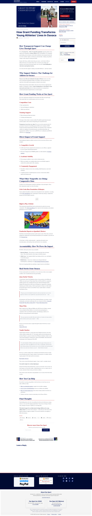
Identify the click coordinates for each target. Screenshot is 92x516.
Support (56, 1)
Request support (64, 16)
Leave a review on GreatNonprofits (27, 388)
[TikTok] (72, 481)
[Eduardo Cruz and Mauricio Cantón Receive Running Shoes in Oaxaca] (55, 439)
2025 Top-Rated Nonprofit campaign (42, 261)
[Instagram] (63, 478)
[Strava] (69, 481)
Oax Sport (17, 1)
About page (28, 132)
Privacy (48, 514)
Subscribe (45, 430)
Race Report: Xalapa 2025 (30, 302)
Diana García (20, 37)
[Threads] (63, 481)
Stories (62, 1)
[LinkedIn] (66, 481)
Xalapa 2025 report (23, 326)
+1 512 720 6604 (35, 504)
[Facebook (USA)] (66, 478)
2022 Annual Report (31, 208)
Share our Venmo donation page (27, 390)
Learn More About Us (46, 497)
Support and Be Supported (22, 29)
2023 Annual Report (26, 193)
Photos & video (54, 514)
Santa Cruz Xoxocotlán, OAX (57, 504)
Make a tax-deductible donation (27, 386)
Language (67, 1)
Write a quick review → (46, 481)
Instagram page (24, 237)
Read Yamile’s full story (24, 358)
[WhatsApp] (69, 478)
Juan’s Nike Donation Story (42, 302)
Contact (59, 514)
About (37, 1)
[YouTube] (72, 478)
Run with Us (50, 1)
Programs (43, 1)
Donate (73, 1)
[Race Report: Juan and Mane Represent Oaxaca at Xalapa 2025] (18, 439)
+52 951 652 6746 (56, 505)
